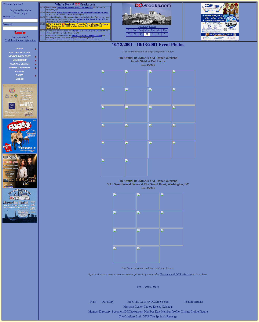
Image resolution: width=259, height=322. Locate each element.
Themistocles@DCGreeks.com (175, 274)
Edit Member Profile (167, 311)
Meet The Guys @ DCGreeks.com (148, 301)
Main (93, 301)
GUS (146, 316)
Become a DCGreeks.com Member (133, 311)
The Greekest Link (130, 316)
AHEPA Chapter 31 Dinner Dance (87, 35)
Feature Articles (193, 301)
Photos (148, 306)
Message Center (133, 306)
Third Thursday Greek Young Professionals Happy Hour (82, 12)
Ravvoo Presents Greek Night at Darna (75, 8)
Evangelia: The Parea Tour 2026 (90, 19)
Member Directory (99, 311)
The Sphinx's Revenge (163, 316)
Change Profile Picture (194, 311)
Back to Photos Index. (148, 286)
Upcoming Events (147, 26)
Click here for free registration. (20, 40)
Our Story (108, 301)
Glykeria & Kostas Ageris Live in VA (88, 31)
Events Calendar (163, 306)
